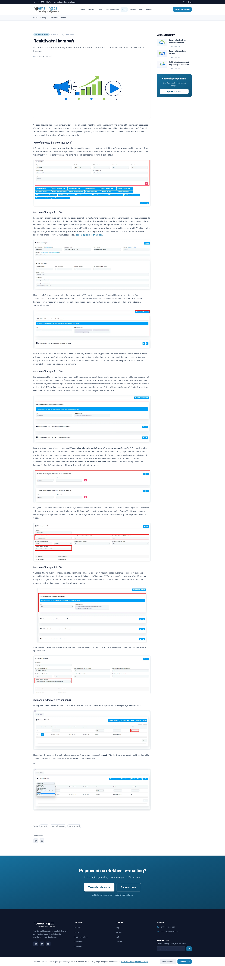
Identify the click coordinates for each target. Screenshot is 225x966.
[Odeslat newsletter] (189, 948)
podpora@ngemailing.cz (66, 2)
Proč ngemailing (112, 9)
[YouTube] (48, 944)
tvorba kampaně (74, 826)
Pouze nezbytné (168, 961)
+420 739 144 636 (43, 2)
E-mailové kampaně (41, 35)
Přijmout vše (185, 961)
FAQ (141, 9)
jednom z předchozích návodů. (89, 234)
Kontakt (149, 9)
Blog (124, 9)
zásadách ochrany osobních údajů (134, 961)
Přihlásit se (187, 2)
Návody (133, 9)
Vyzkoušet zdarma (182, 9)
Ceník (100, 9)
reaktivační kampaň (58, 826)
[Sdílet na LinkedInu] (42, 840)
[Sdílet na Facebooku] (35, 840)
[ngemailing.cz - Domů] (46, 9)
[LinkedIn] (42, 944)
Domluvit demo (128, 887)
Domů (82, 9)
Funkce (91, 9)
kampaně (44, 826)
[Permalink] (73, 143)
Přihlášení (78, 946)
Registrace (78, 941)
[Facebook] (35, 944)
